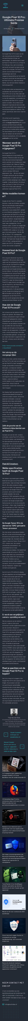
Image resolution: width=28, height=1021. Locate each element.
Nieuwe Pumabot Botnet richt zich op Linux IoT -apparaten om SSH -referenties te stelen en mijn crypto (11, 746)
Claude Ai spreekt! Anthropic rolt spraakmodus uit (15, 735)
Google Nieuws (19, 28)
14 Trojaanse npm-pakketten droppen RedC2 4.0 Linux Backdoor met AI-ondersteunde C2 (14, 775)
